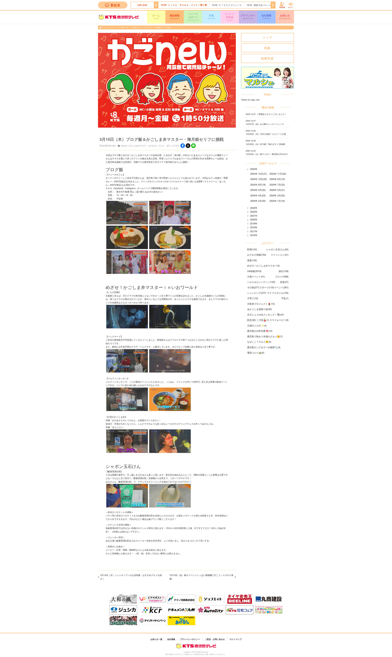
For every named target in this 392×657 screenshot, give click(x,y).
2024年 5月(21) (277, 189)
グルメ (162, 145)
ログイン (290, 7)
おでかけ (153, 145)
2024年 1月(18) (277, 200)
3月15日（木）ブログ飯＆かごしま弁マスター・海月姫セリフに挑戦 (144, 27)
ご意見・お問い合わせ (215, 639)
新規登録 (282, 7)
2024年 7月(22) (277, 184)
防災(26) (251, 320)
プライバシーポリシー (190, 639)
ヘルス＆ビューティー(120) (261, 282)
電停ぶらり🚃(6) (255, 352)
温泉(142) (252, 260)
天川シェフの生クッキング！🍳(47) (265, 314)
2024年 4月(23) (258, 195)
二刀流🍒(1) (262, 320)
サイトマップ (236, 639)
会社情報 (266, 16)
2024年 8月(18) (258, 184)
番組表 (115, 5)
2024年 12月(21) (258, 173)
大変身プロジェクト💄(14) (261, 303)
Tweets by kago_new (250, 99)
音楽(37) (284, 282)
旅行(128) (283, 271)
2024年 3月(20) (277, 195)
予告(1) (284, 298)
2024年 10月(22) (258, 179)
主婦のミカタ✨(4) (257, 325)
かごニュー (110, 27)
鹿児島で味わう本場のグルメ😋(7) (265, 336)
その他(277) (253, 287)
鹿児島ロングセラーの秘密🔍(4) (263, 347)
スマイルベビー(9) (279, 320)
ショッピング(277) (256, 292)
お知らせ (285, 16)
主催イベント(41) (256, 276)
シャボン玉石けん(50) (277, 249)
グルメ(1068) (281, 276)
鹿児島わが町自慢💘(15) (259, 330)
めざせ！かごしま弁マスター (134, 145)
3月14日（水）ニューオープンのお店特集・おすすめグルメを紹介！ (131, 577)
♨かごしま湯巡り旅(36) (259, 309)
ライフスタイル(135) (277, 292)
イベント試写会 (230, 16)
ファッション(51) (279, 254)
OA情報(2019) (254, 271)
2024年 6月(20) (258, 189)
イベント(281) (281, 287)
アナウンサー (248, 16)
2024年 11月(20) (278, 173)
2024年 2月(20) (258, 200)
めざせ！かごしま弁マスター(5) (263, 265)
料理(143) (252, 249)
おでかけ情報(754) (256, 254)
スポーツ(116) (267, 287)
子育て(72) (252, 298)
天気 (211, 16)
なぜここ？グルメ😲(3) (259, 341)
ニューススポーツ (193, 16)
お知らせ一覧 (156, 639)
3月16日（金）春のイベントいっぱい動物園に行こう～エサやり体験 (201, 577)
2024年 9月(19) (277, 179)
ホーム (156, 16)
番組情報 (174, 16)
